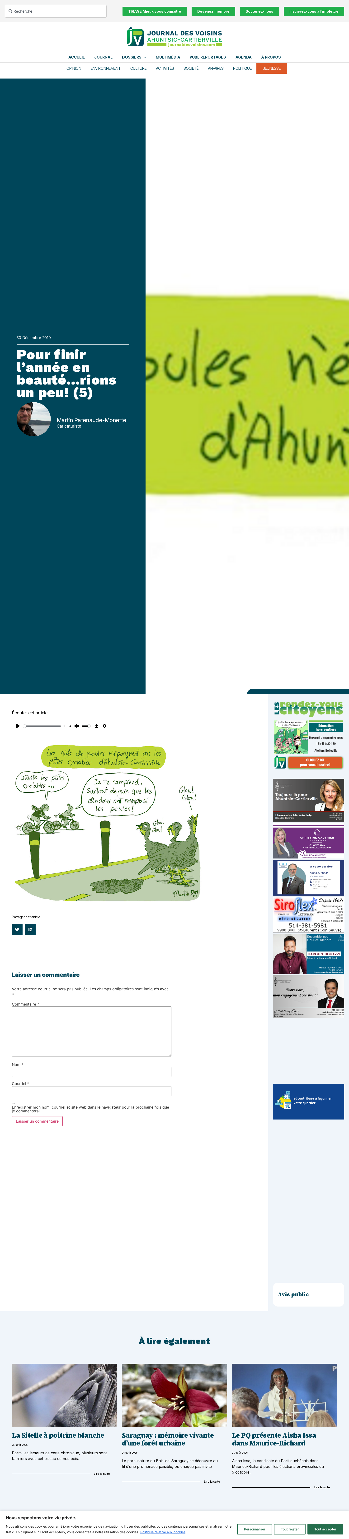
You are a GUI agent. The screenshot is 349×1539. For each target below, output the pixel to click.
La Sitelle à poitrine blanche (58, 1435)
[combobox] (56, 11)
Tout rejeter (290, 1529)
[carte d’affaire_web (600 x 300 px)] (308, 894)
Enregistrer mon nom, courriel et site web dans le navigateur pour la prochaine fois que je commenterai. (90, 1109)
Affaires (216, 68)
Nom (18, 1064)
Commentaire (25, 1004)
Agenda (244, 57)
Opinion (73, 68)
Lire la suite (102, 1473)
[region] (174, 1525)
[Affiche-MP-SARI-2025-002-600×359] (308, 1016)
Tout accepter (325, 1529)
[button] (17, 929)
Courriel (20, 1083)
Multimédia (168, 57)
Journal (103, 57)
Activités (165, 68)
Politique (242, 68)
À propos (271, 57)
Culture (138, 68)
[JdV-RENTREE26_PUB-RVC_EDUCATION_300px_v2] (308, 768)
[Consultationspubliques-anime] (308, 1118)
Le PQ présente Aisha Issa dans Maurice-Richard (274, 1439)
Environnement (106, 68)
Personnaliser (254, 1529)
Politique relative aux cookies (162, 1532)
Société (191, 68)
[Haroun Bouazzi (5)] (308, 972)
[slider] (42, 726)
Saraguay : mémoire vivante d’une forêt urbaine (168, 1439)
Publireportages (208, 57)
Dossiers (131, 57)
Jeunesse (272, 68)
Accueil (76, 57)
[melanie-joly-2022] (308, 820)
